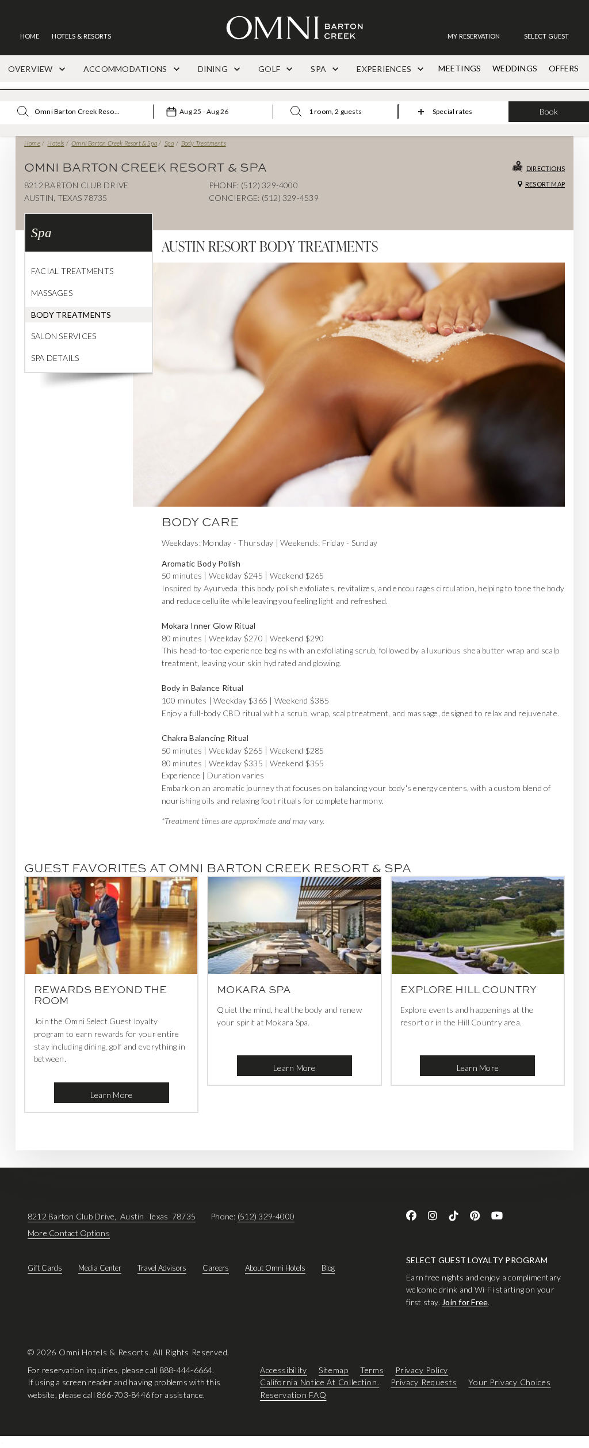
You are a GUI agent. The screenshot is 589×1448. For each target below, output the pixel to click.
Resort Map (545, 184)
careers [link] (215, 1267)
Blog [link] (328, 1267)
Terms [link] (372, 1370)
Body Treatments (203, 143)
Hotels (55, 143)
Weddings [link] (514, 68)
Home (32, 143)
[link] (479, 36)
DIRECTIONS (545, 168)
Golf (270, 69)
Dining (214, 69)
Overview (31, 69)
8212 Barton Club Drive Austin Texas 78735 (112, 1216)
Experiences (385, 69)
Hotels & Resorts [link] (81, 36)
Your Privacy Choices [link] (509, 1382)
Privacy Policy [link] (421, 1370)
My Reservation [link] (474, 36)
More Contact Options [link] (69, 1233)
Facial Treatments (72, 271)
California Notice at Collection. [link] (319, 1382)
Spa (319, 69)
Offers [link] (564, 68)
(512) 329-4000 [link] (266, 1216)
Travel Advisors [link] (161, 1267)
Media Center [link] (99, 1267)
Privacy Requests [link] (424, 1382)
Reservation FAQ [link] (293, 1395)
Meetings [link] (459, 68)
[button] (546, 36)
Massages (51, 293)
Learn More (111, 1095)
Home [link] (29, 36)
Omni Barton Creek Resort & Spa (114, 143)
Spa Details (55, 358)
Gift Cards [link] (45, 1267)
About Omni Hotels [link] (275, 1267)
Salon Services (63, 336)
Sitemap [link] (334, 1370)
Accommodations (126, 69)
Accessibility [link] (283, 1370)
